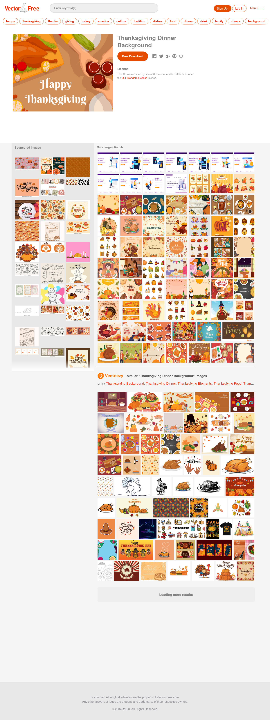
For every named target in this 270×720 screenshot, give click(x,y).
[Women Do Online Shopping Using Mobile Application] (176, 183)
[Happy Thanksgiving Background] (153, 247)
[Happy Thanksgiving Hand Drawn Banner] (131, 310)
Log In (239, 8)
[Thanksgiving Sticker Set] (199, 183)
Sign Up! (222, 8)
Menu (254, 8)
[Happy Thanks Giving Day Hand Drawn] (108, 310)
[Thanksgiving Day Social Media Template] (244, 310)
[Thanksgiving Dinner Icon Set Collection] (153, 289)
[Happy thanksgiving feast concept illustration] (242, 444)
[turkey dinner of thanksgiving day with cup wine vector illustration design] (190, 444)
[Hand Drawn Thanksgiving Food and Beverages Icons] (199, 247)
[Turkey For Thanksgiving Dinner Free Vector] (108, 353)
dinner (188, 21)
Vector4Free (22, 8)
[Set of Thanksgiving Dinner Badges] (244, 226)
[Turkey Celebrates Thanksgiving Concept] (131, 247)
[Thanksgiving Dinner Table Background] (131, 289)
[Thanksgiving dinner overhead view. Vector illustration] (109, 465)
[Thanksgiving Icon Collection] (176, 310)
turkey (86, 21)
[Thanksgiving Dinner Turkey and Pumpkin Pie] (199, 353)
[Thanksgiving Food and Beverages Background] (108, 204)
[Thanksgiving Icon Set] (108, 247)
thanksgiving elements (195, 383)
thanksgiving (31, 21)
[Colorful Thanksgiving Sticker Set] (199, 226)
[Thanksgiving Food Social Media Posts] (222, 247)
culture (121, 21)
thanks (53, 21)
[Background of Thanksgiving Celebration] (134, 331)
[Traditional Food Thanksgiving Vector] (176, 353)
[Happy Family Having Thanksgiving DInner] (108, 268)
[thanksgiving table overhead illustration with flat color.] (130, 444)
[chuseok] (244, 268)
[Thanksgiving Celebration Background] (199, 289)
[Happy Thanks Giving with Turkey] (222, 289)
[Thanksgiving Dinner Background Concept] (153, 353)
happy (10, 21)
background (256, 21)
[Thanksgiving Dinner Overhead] (131, 204)
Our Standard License (134, 78)
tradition (139, 21)
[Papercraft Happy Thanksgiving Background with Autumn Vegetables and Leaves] (222, 226)
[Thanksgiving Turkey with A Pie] (176, 226)
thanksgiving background (125, 383)
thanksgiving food (228, 383)
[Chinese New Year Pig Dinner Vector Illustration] (222, 353)
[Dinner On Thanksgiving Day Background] (176, 204)
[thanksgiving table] (222, 204)
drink (204, 21)
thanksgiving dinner (161, 383)
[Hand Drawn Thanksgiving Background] (244, 247)
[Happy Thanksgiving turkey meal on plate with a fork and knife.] (111, 423)
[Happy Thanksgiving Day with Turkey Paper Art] (153, 310)
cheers (235, 21)
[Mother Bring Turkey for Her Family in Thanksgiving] (176, 268)
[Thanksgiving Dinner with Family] (199, 268)
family (219, 21)
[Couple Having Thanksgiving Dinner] (222, 268)
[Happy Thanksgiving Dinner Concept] (222, 183)
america (103, 21)
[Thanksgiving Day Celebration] (131, 226)
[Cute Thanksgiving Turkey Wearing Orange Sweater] (27, 252)
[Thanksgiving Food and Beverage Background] (176, 289)
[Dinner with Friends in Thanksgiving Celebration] (131, 353)
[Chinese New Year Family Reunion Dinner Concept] (184, 331)
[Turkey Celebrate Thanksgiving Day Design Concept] (222, 310)
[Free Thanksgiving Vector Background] (238, 331)
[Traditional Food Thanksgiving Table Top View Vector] (150, 444)
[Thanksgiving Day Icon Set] (199, 310)
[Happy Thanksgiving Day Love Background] (176, 247)
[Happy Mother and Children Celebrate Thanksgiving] (131, 268)
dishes (157, 21)
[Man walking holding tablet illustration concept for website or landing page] (108, 183)
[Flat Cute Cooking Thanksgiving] (108, 289)
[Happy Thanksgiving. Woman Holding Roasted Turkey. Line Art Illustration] (78, 273)
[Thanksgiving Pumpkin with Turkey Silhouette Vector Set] (52, 252)
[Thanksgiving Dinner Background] (199, 204)
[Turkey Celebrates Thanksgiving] (109, 331)
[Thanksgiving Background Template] (244, 353)
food (173, 21)
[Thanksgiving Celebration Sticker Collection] (159, 331)
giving (69, 21)
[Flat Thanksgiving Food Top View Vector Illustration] (244, 289)
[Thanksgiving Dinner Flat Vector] (153, 204)
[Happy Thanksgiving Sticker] (244, 183)
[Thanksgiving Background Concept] (153, 226)
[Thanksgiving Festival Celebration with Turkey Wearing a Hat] (108, 226)
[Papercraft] (209, 331)
